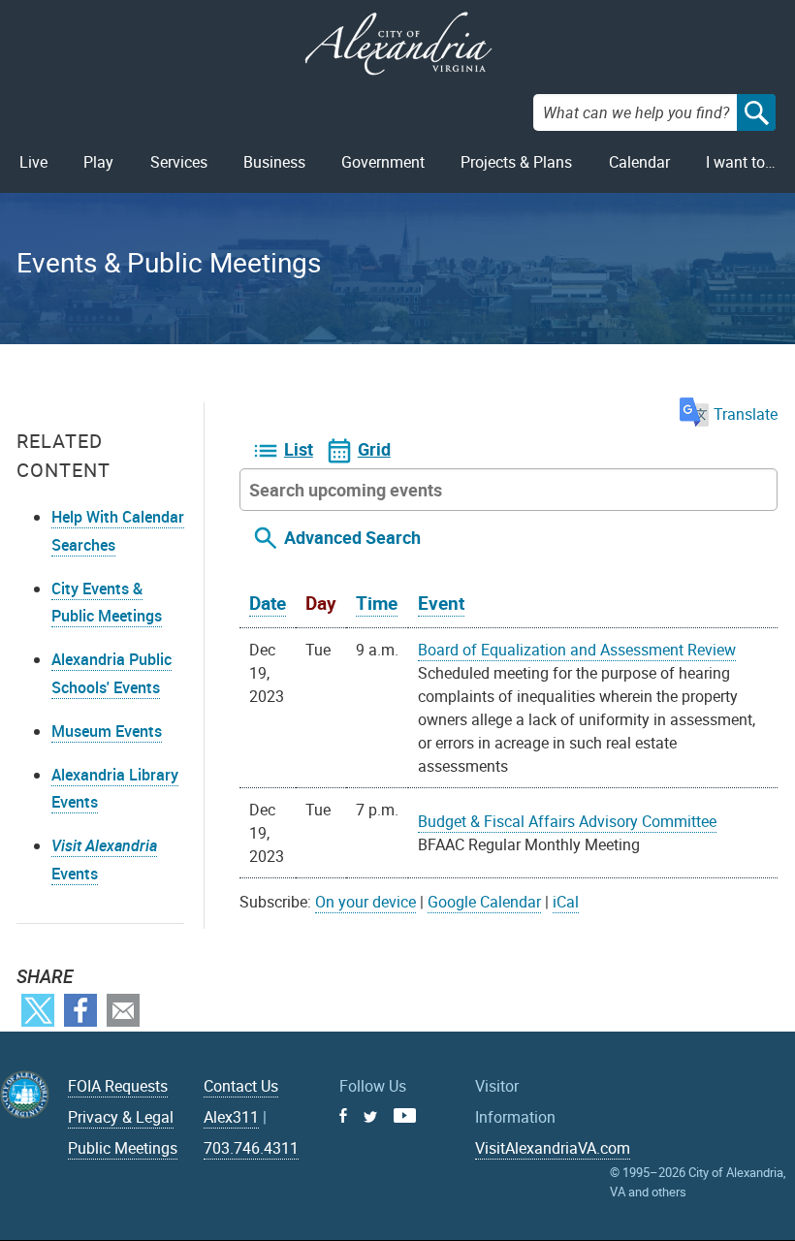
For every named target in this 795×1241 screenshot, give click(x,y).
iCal (566, 901)
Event (441, 603)
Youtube (405, 1115)
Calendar (639, 162)
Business (274, 162)
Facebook (80, 1010)
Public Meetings (122, 1148)
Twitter (37, 1010)
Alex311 (231, 1117)
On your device (365, 901)
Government (383, 162)
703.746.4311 (251, 1148)
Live (33, 162)
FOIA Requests (118, 1086)
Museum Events (106, 731)
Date (267, 603)
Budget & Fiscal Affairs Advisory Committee (567, 821)
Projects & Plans (516, 162)
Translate (746, 414)
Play (98, 162)
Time (377, 603)
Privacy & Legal (121, 1117)
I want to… (741, 162)
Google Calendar (484, 901)
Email (123, 1010)
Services (178, 162)
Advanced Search (352, 537)
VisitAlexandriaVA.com (552, 1148)
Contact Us (241, 1086)
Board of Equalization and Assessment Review (577, 649)
